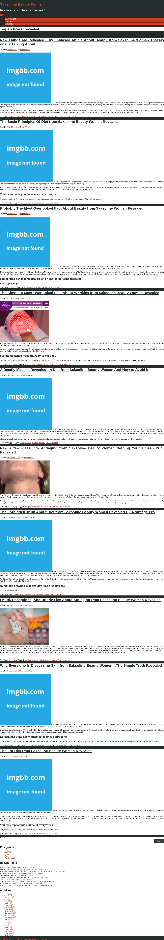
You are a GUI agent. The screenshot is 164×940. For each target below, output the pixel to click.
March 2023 (8, 905)
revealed (30, 116)
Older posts (5, 35)
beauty (24, 116)
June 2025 (8, 895)
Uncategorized (9, 858)
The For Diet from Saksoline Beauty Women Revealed (46, 751)
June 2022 (8, 923)
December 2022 (10, 911)
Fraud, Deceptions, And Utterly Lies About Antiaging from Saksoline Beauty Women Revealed (80, 600)
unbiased (55, 116)
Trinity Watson (25, 50)
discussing (30, 745)
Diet (10, 203)
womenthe (62, 745)
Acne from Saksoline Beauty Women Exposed (16, 875)
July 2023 (7, 899)
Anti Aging (13, 364)
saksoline (37, 116)
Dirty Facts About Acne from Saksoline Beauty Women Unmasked (23, 877)
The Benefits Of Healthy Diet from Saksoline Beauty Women (21, 873)
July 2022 (7, 921)
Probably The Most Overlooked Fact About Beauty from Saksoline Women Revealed (72, 208)
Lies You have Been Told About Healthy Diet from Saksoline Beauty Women (27, 881)
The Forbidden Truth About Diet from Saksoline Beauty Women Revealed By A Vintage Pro (77, 512)
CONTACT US (10, 21)
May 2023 (8, 901)
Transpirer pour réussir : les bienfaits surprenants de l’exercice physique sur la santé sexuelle (32, 871)
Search (2, 838)
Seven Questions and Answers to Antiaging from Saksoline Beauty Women (26, 885)
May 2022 (8, 925)
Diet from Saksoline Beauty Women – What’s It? (17, 879)
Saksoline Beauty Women (22, 4)
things (49, 116)
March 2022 (8, 929)
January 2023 (9, 909)
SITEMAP (8, 24)
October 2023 (9, 897)
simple (52, 745)
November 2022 (10, 913)
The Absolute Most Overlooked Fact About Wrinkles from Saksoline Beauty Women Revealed (79, 293)
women (62, 116)
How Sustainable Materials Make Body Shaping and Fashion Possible (24, 869)
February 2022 (9, 931)
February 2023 (9, 907)
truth (41, 594)
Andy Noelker (41, 939)
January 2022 (9, 933)
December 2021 (10, 935)
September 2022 (10, 917)
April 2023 (8, 903)
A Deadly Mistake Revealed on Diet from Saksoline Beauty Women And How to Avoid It (74, 370)
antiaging (28, 507)
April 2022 (8, 927)
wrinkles (53, 364)
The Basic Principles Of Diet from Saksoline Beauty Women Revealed (59, 122)
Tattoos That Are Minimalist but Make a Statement (17, 867)
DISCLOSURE (10, 19)
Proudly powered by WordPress (11, 939)
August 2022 (9, 919)
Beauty (11, 116)
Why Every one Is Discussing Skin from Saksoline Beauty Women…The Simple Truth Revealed (81, 665)
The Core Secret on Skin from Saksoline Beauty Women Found (22, 883)
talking (43, 116)
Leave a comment (72, 116)
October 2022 (9, 915)
